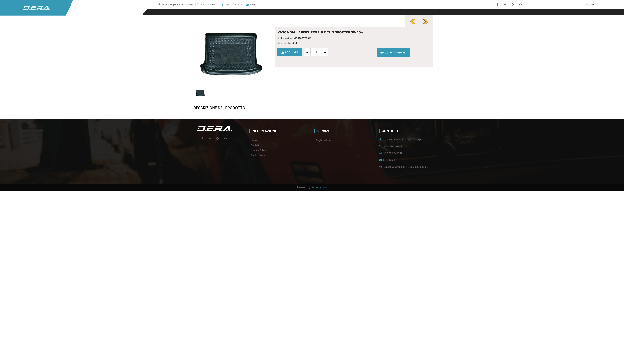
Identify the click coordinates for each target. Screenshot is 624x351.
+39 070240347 (209, 4)
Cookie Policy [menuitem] (258, 155)
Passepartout (319, 187)
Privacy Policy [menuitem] (258, 150)
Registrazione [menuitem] (323, 140)
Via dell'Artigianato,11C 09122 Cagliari (403, 139)
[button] (231, 54)
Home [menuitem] (254, 140)
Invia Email (389, 160)
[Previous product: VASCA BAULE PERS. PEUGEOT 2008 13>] (412, 21)
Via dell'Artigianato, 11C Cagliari (177, 4)
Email (252, 4)
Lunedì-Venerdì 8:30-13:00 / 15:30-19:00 (406, 166)
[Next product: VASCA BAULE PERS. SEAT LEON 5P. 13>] (425, 21)
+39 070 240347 (393, 146)
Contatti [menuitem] (255, 145)
